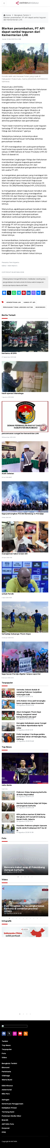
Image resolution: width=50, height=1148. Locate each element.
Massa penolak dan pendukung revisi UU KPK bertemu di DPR (23, 352)
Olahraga (6, 1076)
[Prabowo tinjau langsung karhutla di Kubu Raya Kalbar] (8, 795)
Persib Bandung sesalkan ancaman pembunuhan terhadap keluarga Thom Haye (25, 632)
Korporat (6, 1128)
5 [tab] (32, 877)
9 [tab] (37, 918)
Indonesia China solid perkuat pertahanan (21, 1005)
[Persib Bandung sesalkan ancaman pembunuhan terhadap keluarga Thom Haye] (25, 617)
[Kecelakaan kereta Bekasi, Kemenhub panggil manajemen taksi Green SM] (25, 537)
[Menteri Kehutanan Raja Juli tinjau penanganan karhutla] (8, 806)
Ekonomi (5, 1067)
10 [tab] (41, 918)
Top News (7, 747)
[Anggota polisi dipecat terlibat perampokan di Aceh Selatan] (25, 456)
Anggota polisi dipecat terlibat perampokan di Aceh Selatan (23, 472)
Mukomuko (40, 307)
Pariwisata (6, 1072)
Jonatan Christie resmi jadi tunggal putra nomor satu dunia (24, 784)
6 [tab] (27, 918)
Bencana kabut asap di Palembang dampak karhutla (24, 868)
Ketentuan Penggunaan (12, 1104)
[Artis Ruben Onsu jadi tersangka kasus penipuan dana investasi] (8, 704)
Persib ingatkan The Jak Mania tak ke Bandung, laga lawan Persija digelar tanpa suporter (24, 672)
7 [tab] (30, 918)
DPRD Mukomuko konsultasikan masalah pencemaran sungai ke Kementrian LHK (21, 432)
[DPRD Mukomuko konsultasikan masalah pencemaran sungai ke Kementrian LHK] (25, 416)
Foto (4, 838)
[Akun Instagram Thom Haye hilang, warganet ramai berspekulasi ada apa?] (8, 715)
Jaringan (5, 1100)
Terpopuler (7, 683)
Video (5, 880)
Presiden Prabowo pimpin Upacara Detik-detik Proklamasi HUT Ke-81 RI (32, 828)
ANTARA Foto (8, 1124)
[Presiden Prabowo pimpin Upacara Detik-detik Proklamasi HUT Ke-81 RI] (8, 829)
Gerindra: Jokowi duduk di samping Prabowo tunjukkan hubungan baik (29, 692)
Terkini (5, 1041)
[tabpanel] (25, 859)
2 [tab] (21, 877)
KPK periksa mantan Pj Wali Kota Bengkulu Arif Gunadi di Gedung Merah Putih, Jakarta (31, 816)
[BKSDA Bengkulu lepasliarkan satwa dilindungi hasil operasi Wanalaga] (25, 376)
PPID (4, 1132)
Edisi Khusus (7, 1086)
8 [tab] (34, 918)
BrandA (5, 1120)
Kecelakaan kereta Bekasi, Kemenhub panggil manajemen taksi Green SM (23, 552)
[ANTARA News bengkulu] (27, 3)
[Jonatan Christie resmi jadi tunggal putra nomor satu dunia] (25, 768)
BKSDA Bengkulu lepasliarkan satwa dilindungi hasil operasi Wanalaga (23, 392)
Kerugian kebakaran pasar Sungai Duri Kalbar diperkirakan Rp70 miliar (31, 725)
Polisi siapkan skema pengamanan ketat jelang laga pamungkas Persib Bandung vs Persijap (24, 512)
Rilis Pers (6, 1094)
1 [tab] (18, 877)
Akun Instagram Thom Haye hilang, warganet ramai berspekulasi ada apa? (29, 714)
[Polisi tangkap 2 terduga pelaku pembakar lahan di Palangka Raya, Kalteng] (8, 738)
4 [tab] (28, 877)
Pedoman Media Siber (11, 1116)
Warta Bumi (7, 1080)
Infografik (6, 921)
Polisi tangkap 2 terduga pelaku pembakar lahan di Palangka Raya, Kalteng (32, 736)
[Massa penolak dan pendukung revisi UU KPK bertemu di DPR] (25, 336)
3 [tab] (25, 877)
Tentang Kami (8, 1112)
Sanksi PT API (29, 302)
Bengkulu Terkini (21, 15)
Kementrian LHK (14, 302)
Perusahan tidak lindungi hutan (18, 307)
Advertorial (7, 1090)
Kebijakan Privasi (9, 1108)
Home (8, 15)
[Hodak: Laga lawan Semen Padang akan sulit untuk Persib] (25, 577)
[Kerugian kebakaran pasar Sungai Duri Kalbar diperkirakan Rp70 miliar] (8, 726)
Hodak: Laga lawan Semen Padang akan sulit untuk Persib (23, 592)
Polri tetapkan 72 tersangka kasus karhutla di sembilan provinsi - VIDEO (24, 909)
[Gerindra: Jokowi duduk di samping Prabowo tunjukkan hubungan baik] (8, 693)
